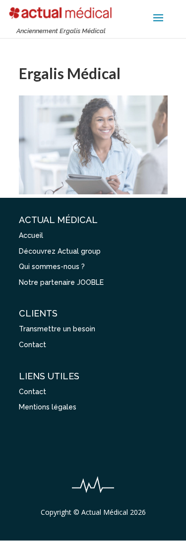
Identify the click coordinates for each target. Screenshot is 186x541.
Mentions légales (47, 407)
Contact (32, 345)
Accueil (31, 235)
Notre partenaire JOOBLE (61, 282)
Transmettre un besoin (57, 329)
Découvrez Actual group (60, 251)
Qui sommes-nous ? (52, 266)
